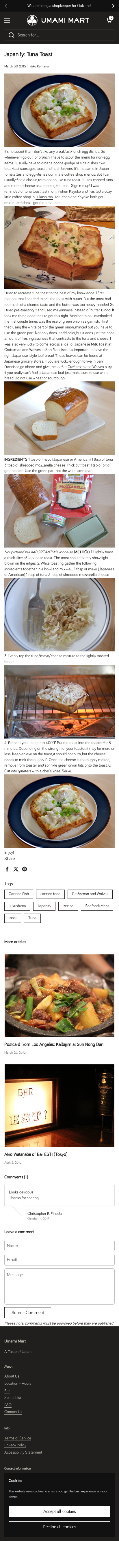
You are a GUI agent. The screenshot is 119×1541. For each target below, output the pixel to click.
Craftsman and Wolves (90, 894)
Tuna (32, 918)
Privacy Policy (15, 1445)
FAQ (8, 1405)
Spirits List (12, 1398)
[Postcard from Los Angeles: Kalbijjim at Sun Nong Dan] (59, 995)
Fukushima (17, 906)
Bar (7, 1391)
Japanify (44, 906)
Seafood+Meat (97, 906)
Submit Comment (28, 1312)
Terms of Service (17, 1438)
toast (13, 918)
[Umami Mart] (58, 20)
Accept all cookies (59, 1511)
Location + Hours (17, 1384)
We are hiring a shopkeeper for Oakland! (59, 6)
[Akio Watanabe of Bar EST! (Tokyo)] (59, 1105)
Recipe (68, 906)
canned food (50, 894)
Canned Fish (19, 894)
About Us (11, 1376)
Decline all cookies (59, 1527)
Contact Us (13, 1412)
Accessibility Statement (23, 1452)
